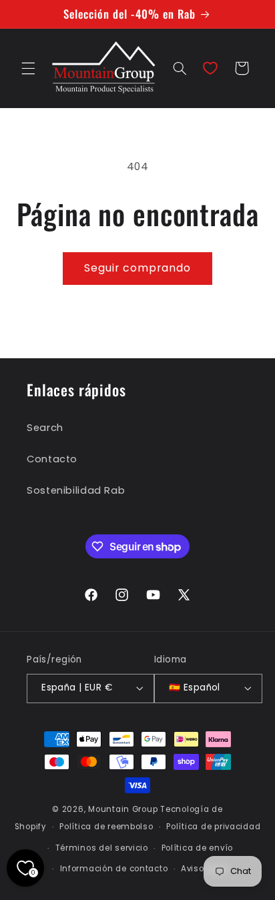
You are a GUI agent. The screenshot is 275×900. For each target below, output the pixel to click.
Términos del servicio (101, 848)
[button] (28, 68)
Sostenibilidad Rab (76, 490)
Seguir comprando (138, 268)
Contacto (52, 459)
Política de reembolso (106, 826)
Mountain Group (123, 809)
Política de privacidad (213, 826)
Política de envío (198, 848)
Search (45, 427)
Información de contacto (114, 868)
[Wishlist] (210, 68)
